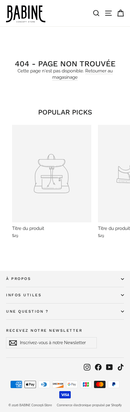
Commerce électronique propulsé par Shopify (89, 405)
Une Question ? (27, 311)
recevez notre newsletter (44, 330)
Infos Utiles (23, 295)
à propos (18, 278)
